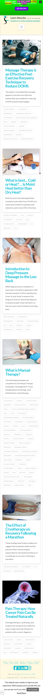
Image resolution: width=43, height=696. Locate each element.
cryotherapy (8, 117)
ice (32, 224)
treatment (7, 485)
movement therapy (20, 447)
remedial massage (27, 139)
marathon (7, 571)
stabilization (28, 477)
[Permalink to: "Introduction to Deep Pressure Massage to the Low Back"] (21, 251)
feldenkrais (19, 421)
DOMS (5, 122)
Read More (21, 693)
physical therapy (9, 464)
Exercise (13, 122)
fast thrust (7, 421)
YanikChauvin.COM (28, 674)
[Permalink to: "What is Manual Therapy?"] (21, 352)
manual (6, 438)
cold (22, 215)
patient (28, 460)
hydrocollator (9, 224)
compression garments (23, 113)
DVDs (17, 662)
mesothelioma (29, 648)
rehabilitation (19, 571)
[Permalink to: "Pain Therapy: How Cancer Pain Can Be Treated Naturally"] (21, 592)
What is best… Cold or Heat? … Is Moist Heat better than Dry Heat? (20, 186)
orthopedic (7, 455)
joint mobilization (25, 430)
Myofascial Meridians (11, 451)
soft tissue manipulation (12, 477)
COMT (12, 413)
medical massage (9, 130)
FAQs (37, 663)
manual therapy (9, 126)
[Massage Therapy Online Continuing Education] (21, 20)
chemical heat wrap (10, 215)
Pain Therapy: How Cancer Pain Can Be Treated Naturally (20, 612)
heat (27, 219)
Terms (30, 663)
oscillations (7, 460)
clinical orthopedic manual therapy (23, 409)
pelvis (27, 329)
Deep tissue (20, 321)
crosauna (7, 644)
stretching (21, 481)
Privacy (23, 663)
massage (21, 126)
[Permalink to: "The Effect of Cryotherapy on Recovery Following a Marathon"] (21, 507)
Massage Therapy (9, 443)
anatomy (19, 400)
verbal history (19, 485)
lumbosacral (8, 329)
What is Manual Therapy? (17, 372)
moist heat (7, 228)
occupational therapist (29, 451)
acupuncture (8, 400)
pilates (19, 468)
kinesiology (18, 434)
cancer (18, 639)
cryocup (30, 215)
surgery (35, 652)
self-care (22, 472)
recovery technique (10, 139)
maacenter (7, 648)
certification (33, 405)
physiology (22, 464)
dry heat (19, 219)
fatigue (29, 644)
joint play (7, 434)
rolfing (6, 472)
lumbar (28, 325)
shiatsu (31, 472)
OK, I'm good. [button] (33, 689)
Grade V (15, 426)
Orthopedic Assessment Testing (25, 455)
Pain (5, 652)
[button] (22, 27)
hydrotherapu (33, 426)
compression (8, 113)
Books (22, 662)
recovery (19, 134)
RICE (15, 228)
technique (31, 481)
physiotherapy (8, 468)
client (6, 409)
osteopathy (19, 460)
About (29, 662)
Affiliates (14, 663)
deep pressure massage (11, 417)
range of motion (30, 468)
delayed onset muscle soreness (26, 117)
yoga (29, 485)
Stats (6, 663)
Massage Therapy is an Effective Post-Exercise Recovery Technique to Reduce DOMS (20, 78)
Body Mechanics (20, 405)
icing (11, 325)
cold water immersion (11, 566)
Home (5, 662)
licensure (28, 434)
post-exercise (8, 134)
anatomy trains (31, 400)
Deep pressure (8, 321)
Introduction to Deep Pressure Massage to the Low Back (20, 274)
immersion (23, 122)
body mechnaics (9, 317)
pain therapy (14, 652)
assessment (7, 405)
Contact (36, 662)
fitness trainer (32, 421)
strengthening (9, 481)
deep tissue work (32, 321)
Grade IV (6, 426)
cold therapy (23, 109)
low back (19, 325)
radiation (25, 652)
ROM (14, 472)
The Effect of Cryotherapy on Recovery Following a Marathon (20, 531)
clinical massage (9, 109)
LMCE (11, 662)
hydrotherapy (22, 224)
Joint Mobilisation (10, 430)
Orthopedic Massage (25, 130)
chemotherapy (30, 639)
